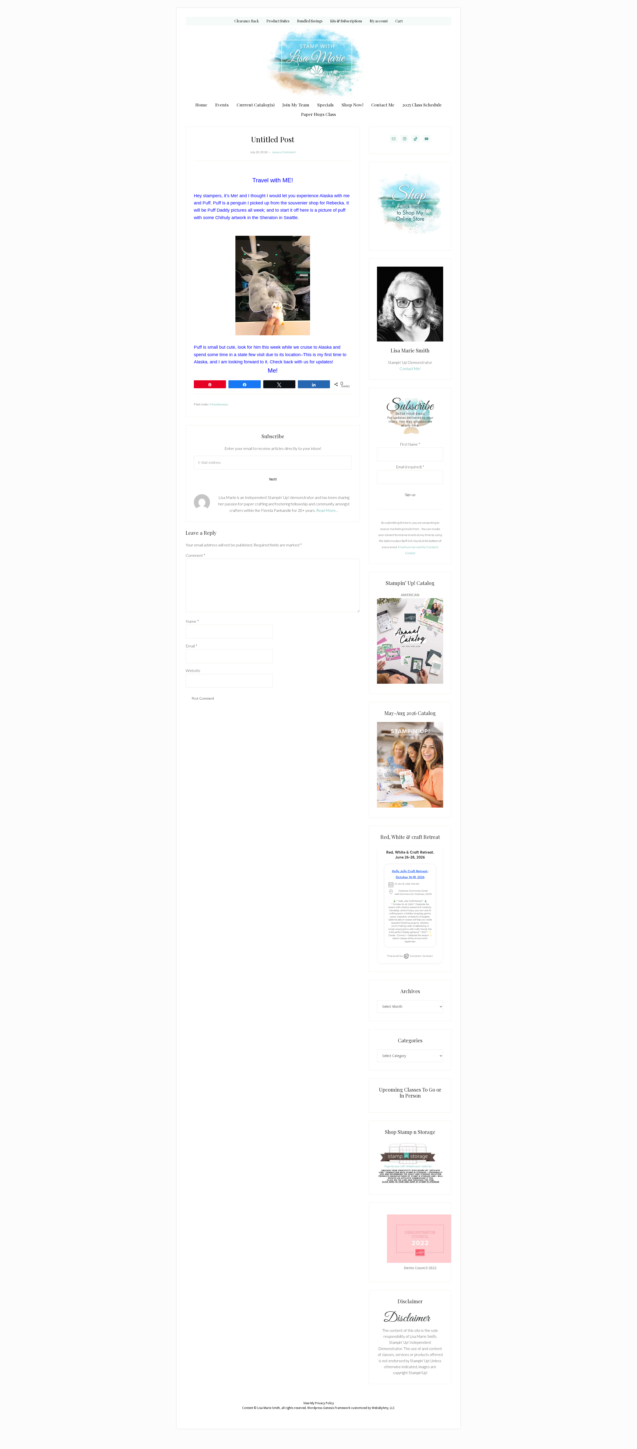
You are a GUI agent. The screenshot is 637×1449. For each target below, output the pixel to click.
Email (191, 645)
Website (193, 670)
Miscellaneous (219, 404)
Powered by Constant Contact (410, 956)
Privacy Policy (324, 1403)
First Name (410, 444)
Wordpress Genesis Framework (328, 1408)
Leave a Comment (284, 152)
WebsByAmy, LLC (383, 1408)
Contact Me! (410, 368)
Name (192, 621)
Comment (195, 555)
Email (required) (410, 467)
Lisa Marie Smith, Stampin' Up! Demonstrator (318, 62)
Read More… (327, 510)
